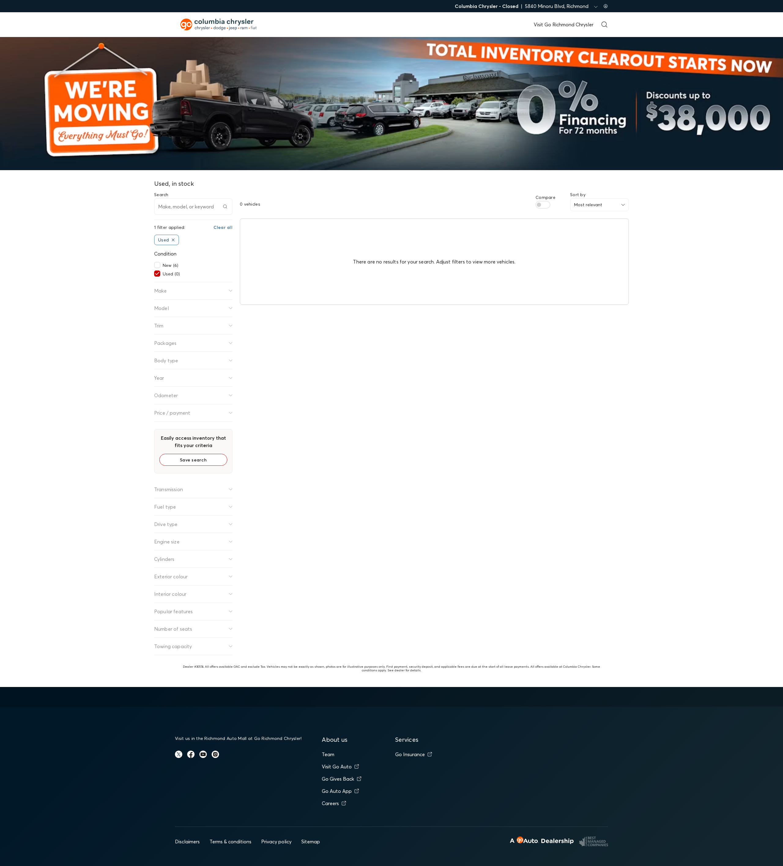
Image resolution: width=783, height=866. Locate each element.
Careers (330, 803)
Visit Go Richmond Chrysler (563, 24)
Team (328, 754)
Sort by (577, 194)
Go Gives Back (338, 779)
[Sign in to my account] (605, 6)
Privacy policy (276, 841)
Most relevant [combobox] (588, 204)
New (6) (170, 265)
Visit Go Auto (337, 766)
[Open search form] (604, 24)
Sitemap (310, 841)
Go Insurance (410, 754)
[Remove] (173, 240)
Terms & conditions (230, 841)
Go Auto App (337, 791)
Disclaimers (187, 841)
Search (161, 194)
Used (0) (171, 274)
